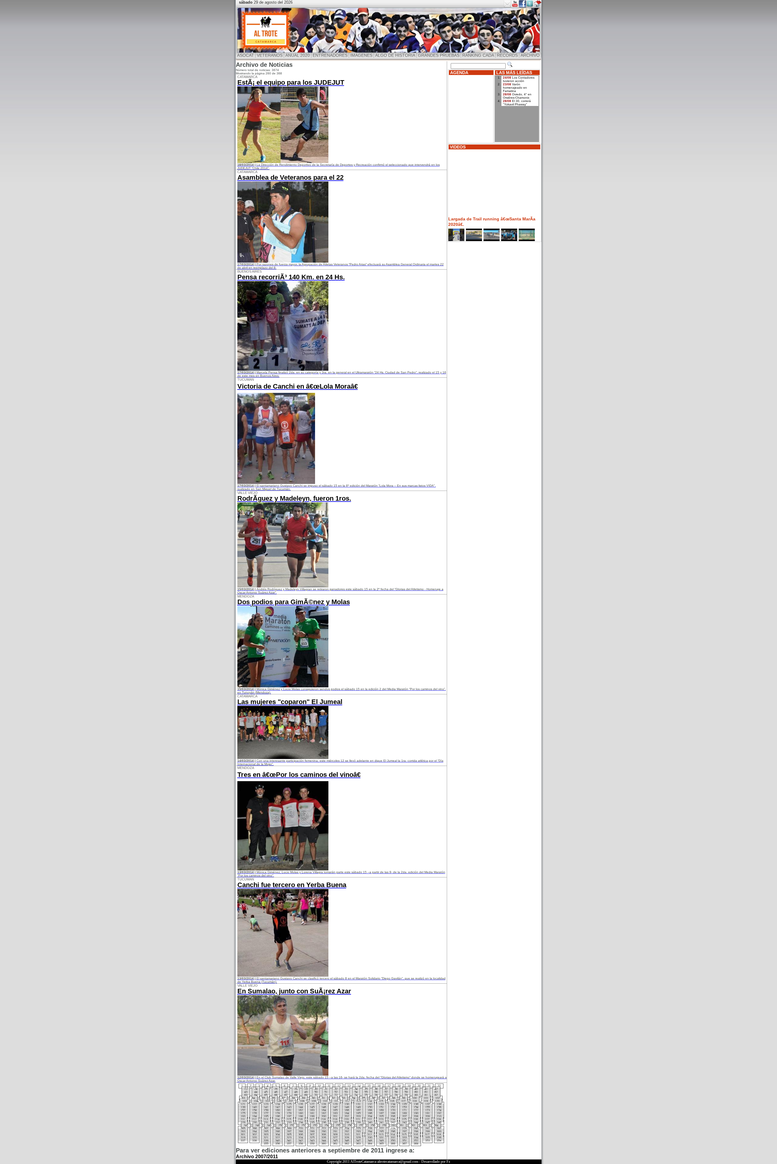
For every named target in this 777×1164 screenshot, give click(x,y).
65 (265, 1095)
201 (335, 1116)
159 (266, 1110)
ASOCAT (245, 55)
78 (396, 1095)
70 (315, 1095)
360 (323, 1143)
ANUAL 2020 (297, 55)
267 (266, 1128)
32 (336, 1089)
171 (404, 1110)
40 (416, 1089)
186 (370, 1113)
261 (401, 1125)
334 (416, 1137)
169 (381, 1110)
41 (426, 1089)
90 (313, 1098)
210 (439, 1116)
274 (346, 1128)
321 (266, 1137)
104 (256, 1101)
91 (323, 1098)
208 (416, 1116)
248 (257, 1125)
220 (346, 1119)
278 (393, 1128)
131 (358, 1104)
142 (277, 1107)
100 (414, 1098)
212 (254, 1119)
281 (427, 1128)
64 (255, 1095)
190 (416, 1113)
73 (346, 1095)
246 (439, 1122)
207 (404, 1116)
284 (254, 1131)
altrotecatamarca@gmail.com (397, 1161)
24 (255, 1089)
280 (416, 1128)
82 (436, 1095)
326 (323, 1137)
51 (325, 1092)
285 (266, 1131)
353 (427, 1140)
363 (358, 1143)
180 (300, 1113)
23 (245, 1089)
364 (370, 1143)
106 (279, 1101)
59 (406, 1092)
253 (315, 1125)
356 (277, 1143)
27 (285, 1089)
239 (358, 1122)
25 (265, 1089)
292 (346, 1131)
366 (393, 1143)
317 (427, 1134)
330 (370, 1137)
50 (315, 1092)
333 (404, 1137)
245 (427, 1122)
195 (266, 1116)
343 (312, 1140)
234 (300, 1122)
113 (358, 1101)
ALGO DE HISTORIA (395, 55)
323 (289, 1137)
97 (383, 1098)
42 (436, 1089)
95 (363, 1098)
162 (300, 1110)
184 (346, 1113)
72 (336, 1095)
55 (366, 1092)
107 (290, 1101)
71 (325, 1095)
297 (404, 1131)
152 (393, 1107)
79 (406, 1095)
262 (413, 1125)
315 (404, 1134)
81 (426, 1095)
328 (346, 1137)
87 (283, 1098)
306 (300, 1134)
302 (254, 1134)
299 (427, 1131)
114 (370, 1101)
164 (323, 1110)
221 (358, 1119)
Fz (448, 1161)
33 (346, 1089)
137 (427, 1104)
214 (277, 1119)
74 (356, 1095)
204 (370, 1116)
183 (335, 1113)
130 (346, 1104)
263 (424, 1125)
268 (277, 1128)
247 (246, 1125)
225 (404, 1119)
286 (277, 1131)
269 (289, 1128)
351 (404, 1140)
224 (392, 1119)
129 (335, 1104)
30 (315, 1089)
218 (323, 1119)
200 (323, 1116)
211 (243, 1119)
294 (370, 1131)
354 (439, 1140)
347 (358, 1140)
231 (266, 1122)
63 (245, 1095)
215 (289, 1119)
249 (269, 1125)
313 (381, 1134)
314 (392, 1134)
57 (386, 1092)
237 (335, 1122)
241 (381, 1122)
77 (386, 1095)
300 (439, 1131)
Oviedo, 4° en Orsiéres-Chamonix (517, 96)
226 (415, 1119)
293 (358, 1131)
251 (292, 1125)
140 (254, 1107)
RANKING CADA (478, 55)
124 (277, 1104)
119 (426, 1101)
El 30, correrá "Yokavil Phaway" (517, 102)
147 (335, 1107)
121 (243, 1104)
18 (399, 1085)
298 (416, 1131)
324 (300, 1137)
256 (350, 1125)
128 (323, 1104)
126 (300, 1104)
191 (427, 1113)
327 (335, 1137)
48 (295, 1092)
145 (312, 1107)
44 (255, 1092)
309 (335, 1134)
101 (426, 1098)
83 (243, 1098)
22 (439, 1085)
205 (381, 1116)
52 (336, 1092)
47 (285, 1092)
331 (381, 1137)
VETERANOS (270, 55)
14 (359, 1085)
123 (266, 1104)
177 (266, 1113)
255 (338, 1125)
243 (404, 1122)
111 (336, 1101)
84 (253, 1098)
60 (416, 1092)
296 (393, 1131)
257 (361, 1125)
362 (346, 1143)
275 (358, 1128)
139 (243, 1107)
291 (335, 1131)
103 (244, 1101)
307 (312, 1134)
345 (335, 1140)
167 (358, 1110)
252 (303, 1125)
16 (379, 1085)
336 (439, 1137)
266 (254, 1128)
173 (427, 1110)
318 (438, 1134)
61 (426, 1092)
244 (416, 1122)
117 (403, 1101)
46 (275, 1092)
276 (370, 1128)
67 (285, 1095)
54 (356, 1092)
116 (392, 1101)
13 (349, 1085)
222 (369, 1119)
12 (339, 1085)
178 (277, 1113)
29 (305, 1089)
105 (267, 1101)
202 (346, 1116)
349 (381, 1140)
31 (325, 1089)
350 (393, 1140)
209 (427, 1116)
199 (312, 1116)
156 (439, 1107)
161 (289, 1110)
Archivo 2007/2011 (257, 1156)
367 (404, 1143)
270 (300, 1128)
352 (416, 1140)
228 (438, 1119)
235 (312, 1122)
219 (335, 1119)
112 (347, 1101)
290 (323, 1131)
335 (427, 1137)
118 (414, 1101)
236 (323, 1122)
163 (312, 1110)
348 (370, 1140)
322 (277, 1137)
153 (404, 1107)
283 (243, 1131)
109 (313, 1101)
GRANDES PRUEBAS (439, 55)
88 (293, 1098)
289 (312, 1131)
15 (369, 1085)
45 (265, 1092)
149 (358, 1107)
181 (312, 1113)
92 (333, 1098)
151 (381, 1107)
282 (439, 1128)
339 (266, 1140)
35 (366, 1089)
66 (275, 1095)
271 (312, 1128)
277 (381, 1128)
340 (277, 1140)
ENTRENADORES (330, 55)
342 (300, 1140)
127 (312, 1104)
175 (243, 1113)
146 (323, 1107)
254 (326, 1125)
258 (373, 1125)
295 (381, 1131)
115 (381, 1101)
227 (427, 1119)
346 (346, 1140)
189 (404, 1113)
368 (416, 1143)
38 (396, 1089)
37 (386, 1089)
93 (343, 1098)
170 (393, 1110)
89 (303, 1098)
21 (429, 1085)
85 (263, 1098)
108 (302, 1101)
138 (439, 1104)
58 (396, 1092)
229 (243, 1122)
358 (300, 1143)
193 (243, 1116)
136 (416, 1104)
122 (254, 1104)
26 (275, 1089)
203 (358, 1116)
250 (280, 1125)
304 (277, 1134)
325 (312, 1137)
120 (437, 1101)
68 (295, 1095)
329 (358, 1137)
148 (346, 1107)
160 (277, 1110)
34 (356, 1089)
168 (370, 1110)
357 (289, 1143)
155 (427, 1107)
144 (300, 1107)
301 (243, 1134)
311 (358, 1134)
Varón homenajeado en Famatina (515, 88)
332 (393, 1137)
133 (381, 1104)
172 (416, 1110)
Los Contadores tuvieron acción (518, 79)
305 (289, 1134)
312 (369, 1134)
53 (346, 1092)
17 (389, 1085)
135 (404, 1104)
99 (403, 1098)
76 (376, 1095)
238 (346, 1122)
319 (243, 1137)
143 (289, 1107)
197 (289, 1116)
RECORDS (507, 55)
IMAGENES (361, 55)
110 (325, 1101)
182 (323, 1113)
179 (289, 1113)
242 (393, 1122)
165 (335, 1110)
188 (393, 1113)
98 (393, 1098)
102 (437, 1098)
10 (319, 1085)
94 (353, 1098)
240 (370, 1122)
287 (289, 1131)
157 (243, 1110)
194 (254, 1116)
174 (439, 1110)
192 (439, 1113)
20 (419, 1085)
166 (346, 1110)
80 (416, 1095)
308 (323, 1134)
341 (289, 1140)
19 (409, 1085)
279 (404, 1128)
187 (381, 1113)
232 (277, 1122)
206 (393, 1116)
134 (393, 1104)
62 (436, 1092)
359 (312, 1143)
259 (384, 1125)
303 (266, 1134)
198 (300, 1116)
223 (381, 1119)
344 (323, 1140)
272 (323, 1128)
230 (254, 1122)
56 (376, 1092)
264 (436, 1125)
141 (266, 1107)
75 (366, 1095)
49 (305, 1092)
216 (300, 1119)
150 (370, 1107)
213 (265, 1119)
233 (289, 1122)
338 (254, 1140)
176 (254, 1113)
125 (289, 1104)
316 (415, 1134)
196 (277, 1116)
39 (406, 1089)
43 (245, 1092)
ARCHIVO (530, 55)
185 (358, 1113)
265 (243, 1128)
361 (335, 1143)
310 (346, 1134)
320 (254, 1137)
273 (335, 1128)
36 (376, 1089)
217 (312, 1119)
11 (329, 1085)
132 (370, 1104)
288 (300, 1131)
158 (254, 1110)
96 (373, 1098)
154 (416, 1107)
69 (305, 1095)
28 (295, 1089)
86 (273, 1098)
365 (381, 1143)
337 (243, 1140)
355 (266, 1143)
